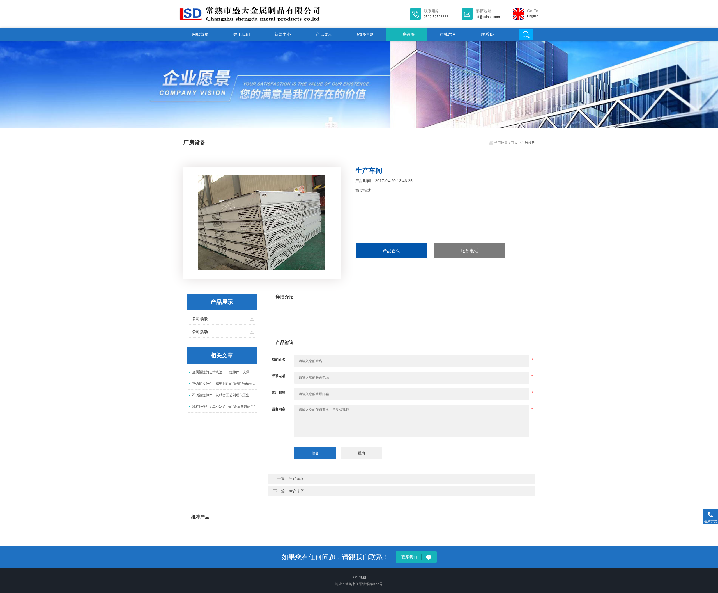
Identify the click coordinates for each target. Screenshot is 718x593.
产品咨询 (392, 250)
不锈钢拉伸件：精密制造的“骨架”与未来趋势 (224, 384)
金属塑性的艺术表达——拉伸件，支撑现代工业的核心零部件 (224, 372)
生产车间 (297, 478)
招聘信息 (365, 34)
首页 (514, 143)
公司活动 (200, 331)
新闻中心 (282, 34)
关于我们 (241, 34)
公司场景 (200, 319)
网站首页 (200, 34)
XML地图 (359, 577)
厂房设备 (406, 34)
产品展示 (324, 34)
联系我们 (489, 34)
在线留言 (447, 34)
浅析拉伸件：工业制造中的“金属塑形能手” (223, 407)
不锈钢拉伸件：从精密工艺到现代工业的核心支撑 (224, 395)
